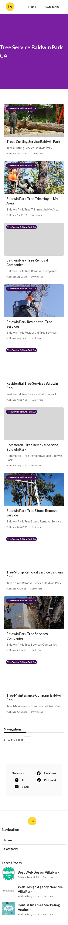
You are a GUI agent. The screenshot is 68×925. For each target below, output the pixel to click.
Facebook (50, 773)
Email (25, 786)
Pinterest (50, 780)
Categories (52, 6)
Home (32, 6)
